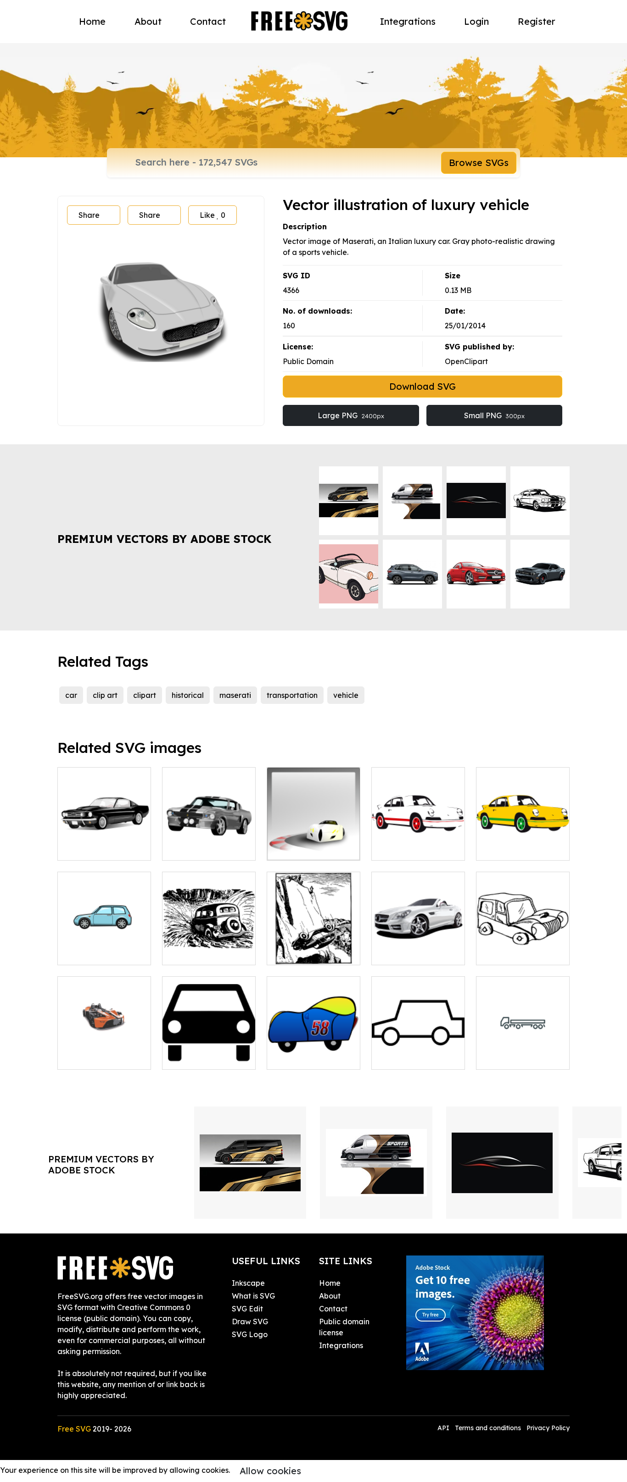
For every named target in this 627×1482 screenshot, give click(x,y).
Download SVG (422, 386)
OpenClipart (466, 361)
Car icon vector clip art (209, 1051)
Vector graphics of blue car (104, 947)
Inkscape (248, 1283)
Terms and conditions (488, 1428)
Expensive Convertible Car (418, 947)
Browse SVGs (479, 162)
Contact (208, 21)
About (148, 21)
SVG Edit (247, 1308)
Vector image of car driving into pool (209, 947)
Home (92, 21)
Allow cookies (270, 1470)
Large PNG (351, 415)
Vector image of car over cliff (313, 947)
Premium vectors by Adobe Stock (164, 539)
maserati (235, 695)
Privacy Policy (548, 1428)
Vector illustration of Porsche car (418, 842)
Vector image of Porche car (523, 842)
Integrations (408, 21)
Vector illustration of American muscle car (209, 836)
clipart (144, 695)
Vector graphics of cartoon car (522, 947)
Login (476, 21)
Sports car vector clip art (104, 1051)
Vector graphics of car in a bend (313, 842)
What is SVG (253, 1295)
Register (536, 21)
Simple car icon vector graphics (418, 1051)
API (444, 1428)
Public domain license (344, 1327)
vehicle (345, 695)
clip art (105, 695)
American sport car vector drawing (104, 842)
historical (188, 695)
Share (89, 215)
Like (212, 215)
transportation (292, 695)
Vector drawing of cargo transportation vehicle (523, 1040)
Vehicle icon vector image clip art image (313, 1046)
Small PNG (494, 415)
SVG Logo (250, 1334)
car (71, 695)
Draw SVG (250, 1321)
